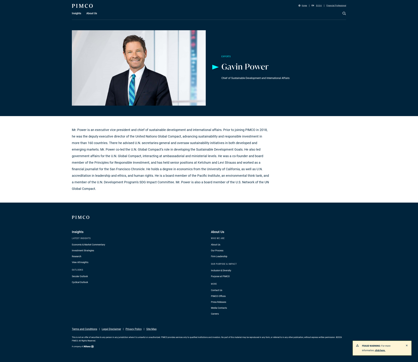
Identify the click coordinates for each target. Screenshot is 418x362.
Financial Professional (336, 5)
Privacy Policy (134, 329)
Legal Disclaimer (111, 329)
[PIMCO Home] (82, 6)
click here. (380, 350)
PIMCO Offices (218, 296)
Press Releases (218, 302)
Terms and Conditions (84, 329)
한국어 (319, 5)
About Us (215, 244)
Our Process (217, 250)
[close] (407, 345)
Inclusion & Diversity (221, 270)
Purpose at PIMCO (220, 276)
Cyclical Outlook (80, 282)
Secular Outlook (80, 276)
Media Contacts (219, 308)
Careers (215, 313)
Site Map (151, 329)
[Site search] (344, 16)
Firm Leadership (219, 256)
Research (76, 256)
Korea (304, 5)
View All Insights (80, 262)
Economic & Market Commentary (88, 244)
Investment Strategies (83, 250)
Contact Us (216, 290)
